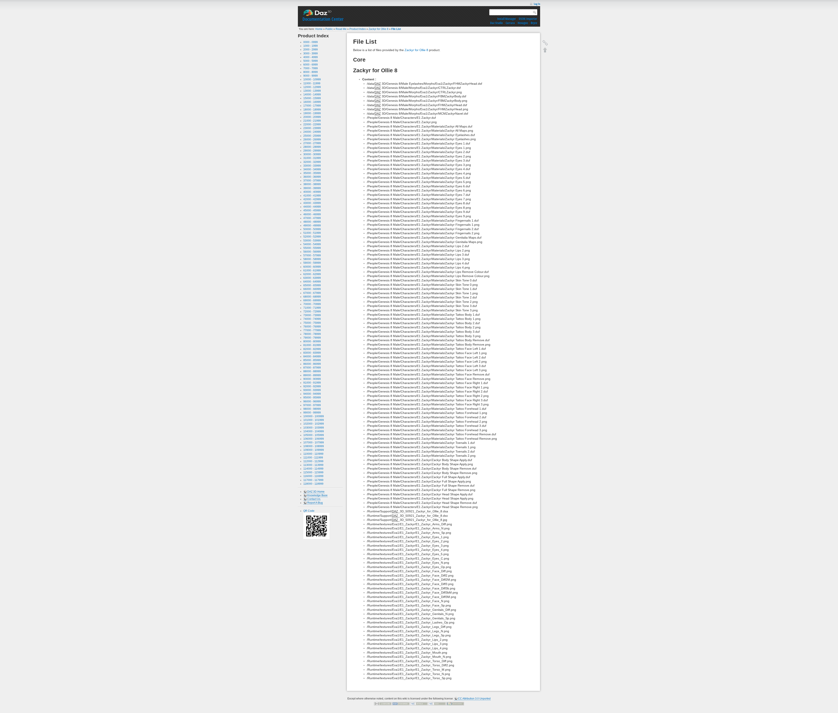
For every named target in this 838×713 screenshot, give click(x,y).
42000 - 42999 (312, 199)
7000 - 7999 (310, 68)
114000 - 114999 (313, 468)
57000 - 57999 (312, 255)
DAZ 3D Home (316, 491)
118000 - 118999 (313, 483)
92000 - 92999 (312, 386)
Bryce (534, 23)
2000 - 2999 (310, 49)
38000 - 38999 (312, 184)
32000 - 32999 (312, 162)
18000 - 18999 (312, 109)
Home (319, 29)
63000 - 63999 (312, 277)
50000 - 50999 (312, 229)
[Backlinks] (545, 42)
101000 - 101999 (313, 420)
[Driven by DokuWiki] (455, 703)
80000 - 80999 (312, 341)
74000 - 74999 (312, 318)
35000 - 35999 (312, 173)
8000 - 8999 (310, 72)
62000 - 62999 (312, 274)
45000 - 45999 (312, 210)
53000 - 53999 (312, 240)
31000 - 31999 (312, 158)
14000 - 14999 (312, 94)
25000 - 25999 (312, 135)
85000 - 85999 (312, 360)
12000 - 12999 (312, 87)
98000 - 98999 (312, 408)
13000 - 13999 (312, 90)
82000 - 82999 (312, 349)
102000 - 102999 (313, 423)
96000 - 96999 (312, 401)
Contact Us (313, 499)
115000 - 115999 (313, 472)
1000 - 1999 (310, 45)
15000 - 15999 (312, 98)
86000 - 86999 (312, 363)
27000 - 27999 (312, 143)
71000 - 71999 (312, 307)
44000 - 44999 (312, 206)
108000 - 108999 (313, 446)
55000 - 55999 (312, 248)
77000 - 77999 (312, 330)
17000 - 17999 (312, 105)
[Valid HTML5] (419, 703)
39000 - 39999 (312, 188)
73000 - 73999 (312, 315)
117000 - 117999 (313, 480)
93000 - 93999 (312, 390)
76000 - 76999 (312, 326)
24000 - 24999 (312, 131)
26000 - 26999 (312, 139)
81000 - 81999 (312, 345)
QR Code (308, 510)
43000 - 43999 (312, 203)
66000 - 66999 (312, 289)
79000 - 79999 (312, 337)
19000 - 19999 (312, 113)
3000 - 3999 (310, 53)
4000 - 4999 (310, 57)
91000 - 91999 (312, 382)
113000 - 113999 (313, 465)
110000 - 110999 (313, 453)
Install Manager (506, 19)
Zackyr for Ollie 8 (378, 29)
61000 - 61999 (312, 270)
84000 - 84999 (312, 356)
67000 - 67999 (312, 292)
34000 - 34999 (312, 169)
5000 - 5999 (310, 60)
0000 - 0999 (310, 42)
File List (396, 29)
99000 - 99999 (312, 412)
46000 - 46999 (312, 214)
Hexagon (523, 23)
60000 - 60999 (312, 266)
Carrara (510, 23)
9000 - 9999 (310, 75)
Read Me (341, 29)
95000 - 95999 (312, 397)
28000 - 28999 (312, 146)
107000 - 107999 (313, 442)
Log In (537, 4)
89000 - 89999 (312, 375)
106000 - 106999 (313, 438)
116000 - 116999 (313, 476)
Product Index (357, 29)
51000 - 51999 (312, 232)
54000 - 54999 (312, 244)
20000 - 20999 (312, 117)
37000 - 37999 (312, 180)
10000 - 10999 (312, 79)
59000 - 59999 (312, 262)
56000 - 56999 (312, 251)
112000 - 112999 (313, 461)
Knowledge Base (317, 495)
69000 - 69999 (312, 300)
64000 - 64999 (312, 281)
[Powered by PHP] (401, 703)
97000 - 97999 (312, 405)
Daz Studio (496, 23)
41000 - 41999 (312, 195)
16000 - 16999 (312, 101)
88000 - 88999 (312, 371)
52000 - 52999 (312, 236)
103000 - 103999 (313, 427)
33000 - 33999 (312, 165)
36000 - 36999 (312, 176)
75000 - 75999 (312, 322)
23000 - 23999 (312, 128)
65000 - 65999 (312, 285)
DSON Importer (528, 19)
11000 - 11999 (311, 83)
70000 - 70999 (312, 304)
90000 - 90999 (312, 379)
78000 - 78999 (312, 334)
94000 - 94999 (312, 393)
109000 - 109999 (313, 449)
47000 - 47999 (312, 218)
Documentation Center (322, 19)
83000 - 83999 (312, 352)
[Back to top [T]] (545, 49)
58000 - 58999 (312, 259)
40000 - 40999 (312, 191)
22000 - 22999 (312, 124)
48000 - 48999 (312, 221)
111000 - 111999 (313, 457)
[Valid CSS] (437, 703)
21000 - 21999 (312, 120)
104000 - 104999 (313, 431)
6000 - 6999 (310, 64)
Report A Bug (315, 502)
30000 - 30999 (312, 154)
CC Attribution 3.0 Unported (474, 698)
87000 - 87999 (312, 367)
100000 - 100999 (313, 416)
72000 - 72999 (312, 311)
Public (329, 29)
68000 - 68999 (312, 296)
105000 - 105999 (313, 435)
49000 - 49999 (312, 225)
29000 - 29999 (312, 150)
